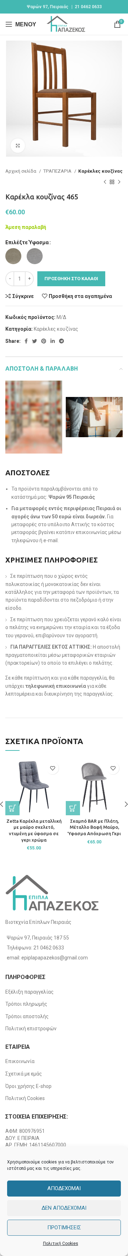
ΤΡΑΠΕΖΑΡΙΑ (58, 171)
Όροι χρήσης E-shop (28, 1086)
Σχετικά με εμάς (23, 1074)
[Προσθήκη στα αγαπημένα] (52, 768)
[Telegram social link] (61, 341)
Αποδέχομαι (64, 1188)
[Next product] (119, 181)
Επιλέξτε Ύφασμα (27, 242)
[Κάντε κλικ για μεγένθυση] (18, 145)
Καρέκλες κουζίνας (100, 171)
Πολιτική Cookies (60, 1243)
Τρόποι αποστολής (27, 1016)
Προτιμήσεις (64, 1227)
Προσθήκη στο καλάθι (71, 278)
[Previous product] (104, 181)
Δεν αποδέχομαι (64, 1208)
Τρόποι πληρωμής (26, 1004)
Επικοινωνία (19, 1061)
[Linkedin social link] (52, 341)
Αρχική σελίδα (21, 171)
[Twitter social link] (34, 341)
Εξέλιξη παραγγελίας (29, 992)
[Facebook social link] (26, 341)
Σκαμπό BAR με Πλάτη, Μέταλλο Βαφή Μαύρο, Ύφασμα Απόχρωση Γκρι (94, 827)
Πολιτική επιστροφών (31, 1028)
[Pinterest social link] (43, 341)
